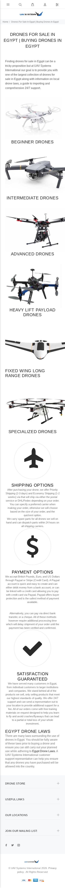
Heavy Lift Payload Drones (32, 312)
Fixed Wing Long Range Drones (25, 373)
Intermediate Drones (33, 198)
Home (5, 22)
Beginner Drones (32, 142)
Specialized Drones (32, 431)
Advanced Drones (32, 254)
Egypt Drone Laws (27, 731)
